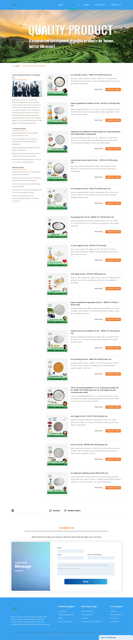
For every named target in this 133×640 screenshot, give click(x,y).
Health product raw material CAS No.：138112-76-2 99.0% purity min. (95, 332)
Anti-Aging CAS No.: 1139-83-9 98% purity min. (88, 274)
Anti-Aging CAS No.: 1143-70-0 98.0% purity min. (89, 416)
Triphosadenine (87, 611)
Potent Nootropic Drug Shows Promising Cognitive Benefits (26, 185)
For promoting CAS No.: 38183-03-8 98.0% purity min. (91, 359)
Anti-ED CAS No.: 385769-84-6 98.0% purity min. (89, 444)
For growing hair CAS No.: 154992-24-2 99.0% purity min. (92, 217)
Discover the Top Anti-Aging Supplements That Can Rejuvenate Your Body (27, 191)
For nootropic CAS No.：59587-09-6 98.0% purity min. (91, 75)
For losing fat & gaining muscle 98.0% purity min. (89, 473)
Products (73, 5)
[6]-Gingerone (87, 615)
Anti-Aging (62, 611)
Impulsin (84, 618)
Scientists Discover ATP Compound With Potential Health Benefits (26, 173)
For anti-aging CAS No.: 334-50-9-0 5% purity (88, 245)
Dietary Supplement (66, 615)
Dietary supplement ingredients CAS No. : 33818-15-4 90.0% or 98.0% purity (95, 303)
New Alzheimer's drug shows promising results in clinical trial (26, 149)
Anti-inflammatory (65, 621)
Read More (99, 89)
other (60, 618)
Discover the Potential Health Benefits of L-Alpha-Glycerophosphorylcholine (26, 154)
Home (60, 5)
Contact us (100, 5)
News (86, 5)
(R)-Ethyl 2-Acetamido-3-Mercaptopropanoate (91, 621)
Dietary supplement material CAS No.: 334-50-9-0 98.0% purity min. (95, 104)
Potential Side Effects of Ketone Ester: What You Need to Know (25, 134)
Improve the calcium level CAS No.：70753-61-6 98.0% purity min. (94, 161)
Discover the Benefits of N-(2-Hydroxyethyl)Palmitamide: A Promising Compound (25, 198)
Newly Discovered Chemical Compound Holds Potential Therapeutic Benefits (26, 179)
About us (115, 5)
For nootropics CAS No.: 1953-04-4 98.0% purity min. (91, 188)
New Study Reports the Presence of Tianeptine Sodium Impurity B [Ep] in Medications (24, 141)
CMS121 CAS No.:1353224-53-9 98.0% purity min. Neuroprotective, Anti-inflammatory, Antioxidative (95, 133)
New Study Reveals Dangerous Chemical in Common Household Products (26, 160)
